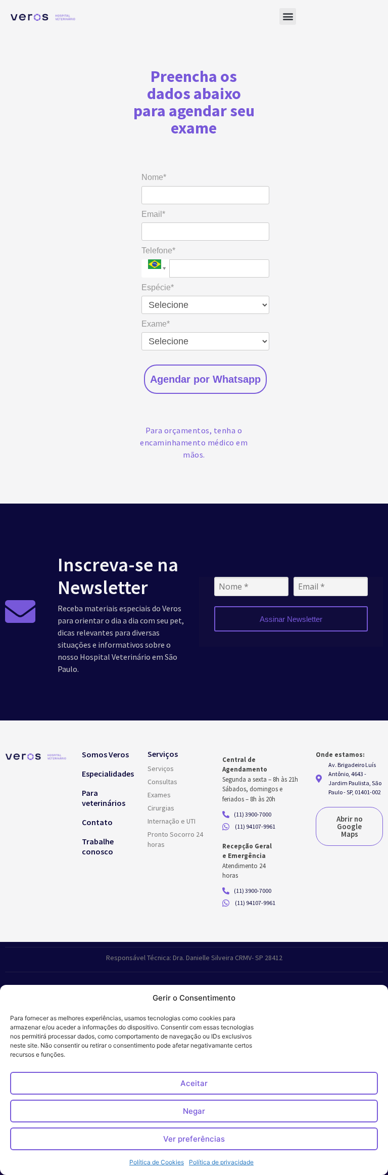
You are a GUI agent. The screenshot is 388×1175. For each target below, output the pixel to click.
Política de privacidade (221, 1162)
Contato (97, 822)
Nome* (153, 177)
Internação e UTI (172, 821)
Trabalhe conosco (98, 846)
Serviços (161, 768)
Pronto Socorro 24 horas (175, 839)
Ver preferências (194, 1139)
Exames (159, 794)
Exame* (155, 324)
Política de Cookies (156, 1162)
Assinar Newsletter (291, 619)
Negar (194, 1111)
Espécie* (157, 287)
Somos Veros (105, 754)
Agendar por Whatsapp (205, 379)
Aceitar (194, 1083)
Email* (153, 214)
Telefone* (158, 250)
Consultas (162, 781)
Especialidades (108, 774)
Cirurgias (161, 807)
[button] (287, 16)
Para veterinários (103, 798)
